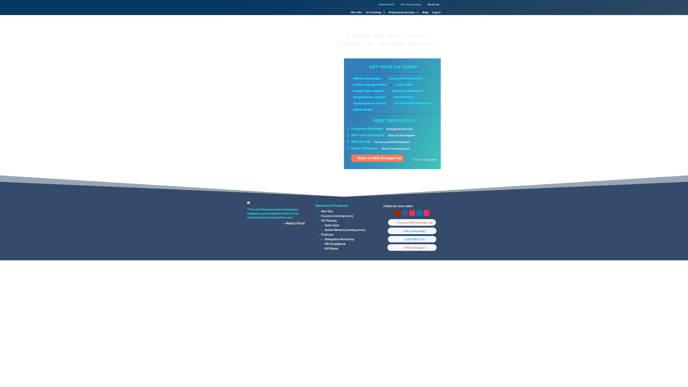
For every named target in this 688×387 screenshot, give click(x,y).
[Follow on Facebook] (405, 213)
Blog (425, 12)
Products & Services (402, 12)
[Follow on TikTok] (426, 213)
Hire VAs (356, 12)
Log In (436, 12)
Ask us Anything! (415, 231)
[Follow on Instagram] (412, 213)
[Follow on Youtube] (398, 213)
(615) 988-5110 (415, 239)
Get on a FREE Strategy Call (414, 222)
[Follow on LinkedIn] (419, 213)
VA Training (373, 12)
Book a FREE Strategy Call (379, 158)
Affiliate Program (414, 247)
